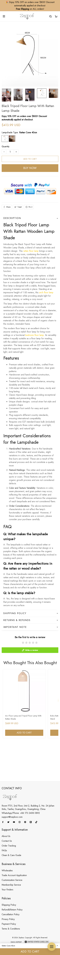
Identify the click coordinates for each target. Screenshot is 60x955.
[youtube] (15, 822)
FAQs (4, 850)
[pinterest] (26, 822)
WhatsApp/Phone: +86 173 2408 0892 (21, 813)
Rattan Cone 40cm (28, 132)
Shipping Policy (9, 904)
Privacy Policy (8, 919)
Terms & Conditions (11, 928)
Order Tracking (9, 845)
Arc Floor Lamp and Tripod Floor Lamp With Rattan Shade (23, 717)
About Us (6, 836)
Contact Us (7, 841)
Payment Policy (9, 924)
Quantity (5, 146)
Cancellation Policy (10, 914)
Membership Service (11, 884)
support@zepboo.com (12, 817)
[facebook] (4, 822)
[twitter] (9, 822)
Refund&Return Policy (12, 909)
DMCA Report (16, 942)
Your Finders (7, 889)
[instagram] (20, 822)
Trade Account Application (14, 875)
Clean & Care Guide (11, 855)
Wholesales (7, 870)
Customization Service (12, 880)
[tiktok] (37, 822)
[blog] (31, 822)
